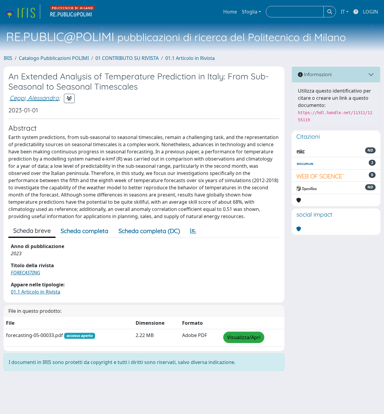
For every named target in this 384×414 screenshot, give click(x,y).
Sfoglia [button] (249, 11)
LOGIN (370, 11)
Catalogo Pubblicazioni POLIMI (54, 58)
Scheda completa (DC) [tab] (149, 231)
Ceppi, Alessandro (34, 98)
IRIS (8, 58)
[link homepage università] (72, 11)
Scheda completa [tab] (84, 231)
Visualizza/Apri (243, 337)
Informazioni (317, 74)
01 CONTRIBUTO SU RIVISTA (127, 58)
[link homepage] (22, 11)
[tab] (193, 231)
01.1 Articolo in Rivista (190, 58)
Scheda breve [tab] (32, 230)
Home (230, 11)
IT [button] (343, 11)
